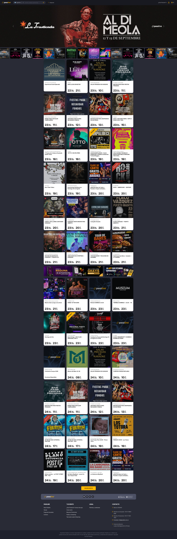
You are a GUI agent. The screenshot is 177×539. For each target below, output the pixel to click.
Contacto (46, 514)
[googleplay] (121, 497)
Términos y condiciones (94, 507)
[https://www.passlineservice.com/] (58, 271)
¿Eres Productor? (162, 2)
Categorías (52, 2)
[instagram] (87, 496)
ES (173, 2)
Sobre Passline (47, 507)
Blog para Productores (72, 512)
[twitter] (90, 496)
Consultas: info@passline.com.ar (121, 520)
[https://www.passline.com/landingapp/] (119, 271)
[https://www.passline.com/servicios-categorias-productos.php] (88, 271)
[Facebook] (84, 496)
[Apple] (129, 497)
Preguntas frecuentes (48, 512)
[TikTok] (93, 496)
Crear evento (69, 510)
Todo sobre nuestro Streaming (73, 517)
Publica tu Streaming (71, 514)
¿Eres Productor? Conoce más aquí (75, 507)
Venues (45, 510)
